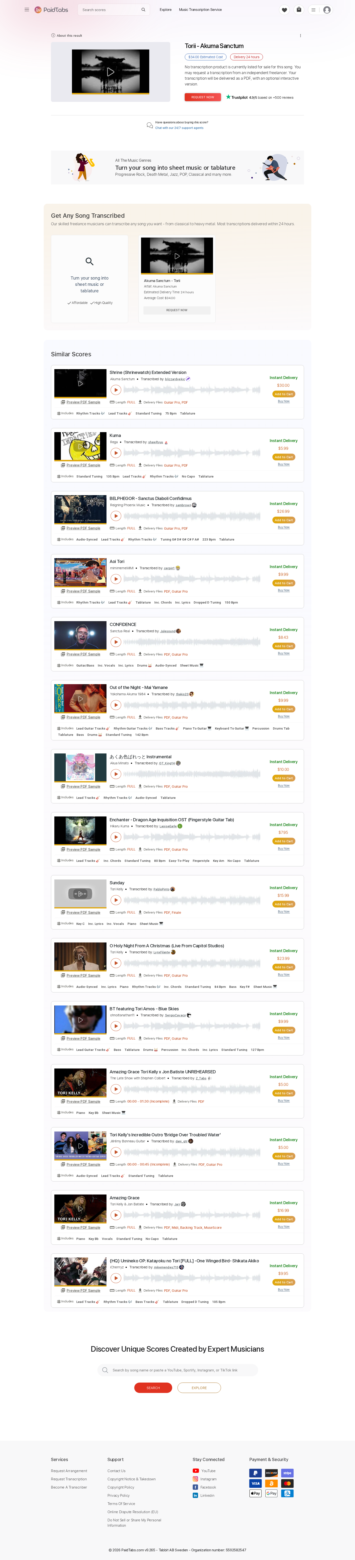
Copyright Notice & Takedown (131, 1478)
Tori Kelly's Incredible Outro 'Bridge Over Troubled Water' (165, 1135)
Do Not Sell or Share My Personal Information (134, 1523)
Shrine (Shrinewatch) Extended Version (148, 372)
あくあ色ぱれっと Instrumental (140, 756)
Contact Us (116, 1470)
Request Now (203, 97)
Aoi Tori (117, 561)
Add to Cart (284, 394)
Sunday (117, 882)
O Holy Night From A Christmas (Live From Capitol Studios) (167, 946)
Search (153, 1387)
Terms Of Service (121, 1503)
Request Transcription (69, 1478)
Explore (199, 1387)
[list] (313, 10)
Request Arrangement (69, 1470)
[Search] (143, 9)
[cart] (298, 10)
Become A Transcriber (69, 1487)
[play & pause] (116, 390)
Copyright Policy (120, 1487)
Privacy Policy (118, 1495)
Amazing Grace (125, 1198)
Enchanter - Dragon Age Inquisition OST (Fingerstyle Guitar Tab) (172, 819)
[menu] (27, 9)
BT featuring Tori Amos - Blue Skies (144, 1009)
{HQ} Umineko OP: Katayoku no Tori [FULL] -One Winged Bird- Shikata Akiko (184, 1261)
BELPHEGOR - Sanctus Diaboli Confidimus (151, 498)
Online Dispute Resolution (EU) (132, 1511)
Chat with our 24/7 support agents (179, 128)
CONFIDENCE (123, 624)
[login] (327, 10)
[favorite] (284, 10)
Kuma (115, 435)
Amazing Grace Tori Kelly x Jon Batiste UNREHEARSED (163, 1072)
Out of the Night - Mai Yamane (139, 687)
